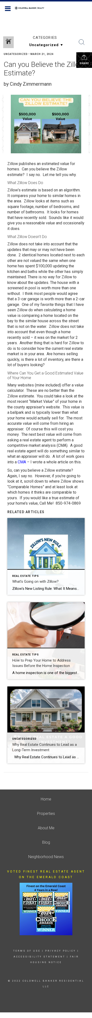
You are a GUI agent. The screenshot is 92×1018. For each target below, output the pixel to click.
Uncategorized (16, 54)
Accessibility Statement (39, 957)
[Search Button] (81, 42)
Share (84, 63)
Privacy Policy (60, 951)
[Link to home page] (32, 8)
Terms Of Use (26, 951)
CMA (22, 462)
